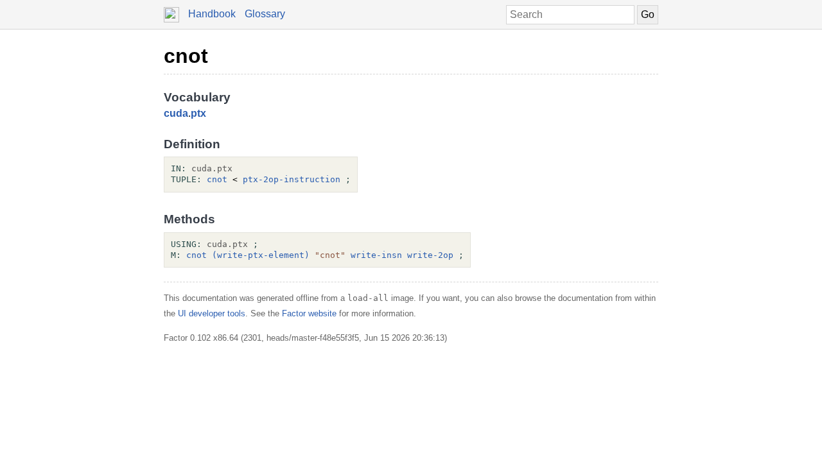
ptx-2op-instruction (291, 179)
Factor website (309, 313)
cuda (176, 113)
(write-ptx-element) (261, 255)
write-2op (430, 255)
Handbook (212, 13)
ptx (198, 113)
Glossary (265, 13)
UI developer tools (211, 313)
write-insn (376, 255)
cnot (186, 55)
